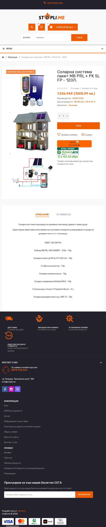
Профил (7, 452)
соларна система (65, 164)
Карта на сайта (11, 437)
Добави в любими (69, 135)
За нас (7, 416)
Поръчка (8, 458)
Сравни (88, 135)
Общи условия (10, 432)
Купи (78, 126)
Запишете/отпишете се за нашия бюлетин (24, 468)
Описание (42, 214)
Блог (6, 405)
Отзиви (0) (63, 214)
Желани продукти (12, 463)
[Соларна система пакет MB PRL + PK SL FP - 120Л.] (32, 90)
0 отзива (75, 88)
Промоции (12, 57)
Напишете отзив (89, 88)
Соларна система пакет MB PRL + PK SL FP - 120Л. (44, 57)
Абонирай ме (84, 495)
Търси (79, 37)
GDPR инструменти (13, 411)
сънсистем (87, 161)
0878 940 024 (55, 3)
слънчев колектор (72, 161)
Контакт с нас (10, 442)
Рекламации (9, 473)
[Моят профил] (31, 27)
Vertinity (22, 511)
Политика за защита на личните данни (22, 426)
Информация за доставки (16, 421)
